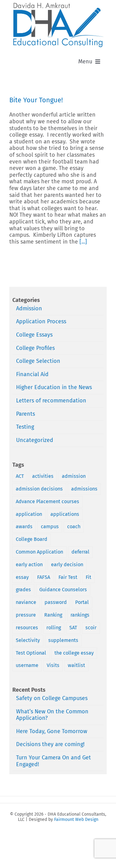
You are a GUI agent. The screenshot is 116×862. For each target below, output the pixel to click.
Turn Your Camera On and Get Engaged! (53, 761)
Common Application (39, 552)
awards (24, 526)
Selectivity (28, 640)
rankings (80, 615)
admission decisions (39, 489)
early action (29, 564)
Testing (25, 427)
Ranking (53, 615)
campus (50, 526)
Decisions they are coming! (50, 744)
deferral (80, 552)
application (29, 514)
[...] (83, 241)
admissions (84, 489)
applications (64, 514)
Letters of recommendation (51, 400)
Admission (29, 308)
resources (27, 628)
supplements (63, 640)
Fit (88, 577)
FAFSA (43, 577)
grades (23, 589)
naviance (26, 602)
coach (73, 526)
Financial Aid (32, 374)
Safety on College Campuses (52, 698)
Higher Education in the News (54, 387)
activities (43, 476)
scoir (91, 628)
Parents (25, 414)
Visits (53, 665)
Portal (82, 602)
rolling (53, 628)
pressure (26, 615)
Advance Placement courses (47, 501)
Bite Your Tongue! (36, 100)
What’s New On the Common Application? (52, 715)
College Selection (38, 361)
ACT (20, 476)
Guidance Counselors (63, 589)
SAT (73, 628)
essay (22, 577)
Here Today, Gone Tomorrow (51, 731)
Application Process (41, 321)
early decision (67, 564)
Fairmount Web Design (76, 819)
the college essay (74, 653)
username (27, 665)
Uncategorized (34, 440)
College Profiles (35, 348)
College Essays (34, 335)
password (56, 602)
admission (74, 476)
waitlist (76, 665)
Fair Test (67, 577)
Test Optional (31, 653)
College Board (31, 539)
